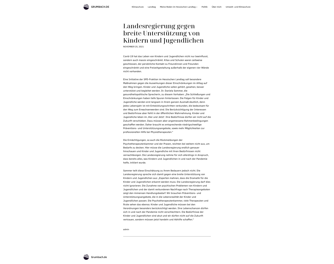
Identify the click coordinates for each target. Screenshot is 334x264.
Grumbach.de (100, 6)
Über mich (217, 7)
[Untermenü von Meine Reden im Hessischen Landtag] (196, 7)
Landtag (152, 7)
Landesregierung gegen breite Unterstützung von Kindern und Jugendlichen (163, 33)
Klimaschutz (138, 7)
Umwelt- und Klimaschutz (238, 7)
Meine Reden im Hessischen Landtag (178, 7)
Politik (205, 7)
